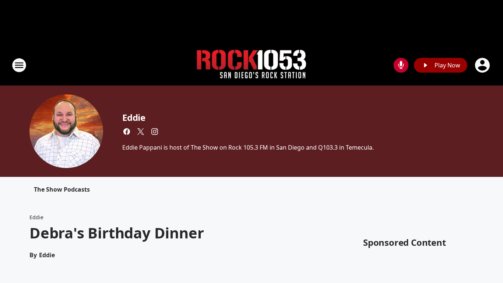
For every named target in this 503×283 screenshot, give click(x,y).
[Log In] (483, 65)
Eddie (133, 117)
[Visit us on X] (140, 131)
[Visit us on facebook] (126, 131)
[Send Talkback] (401, 65)
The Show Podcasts (62, 189)
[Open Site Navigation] (19, 65)
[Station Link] (251, 65)
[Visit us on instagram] (154, 131)
